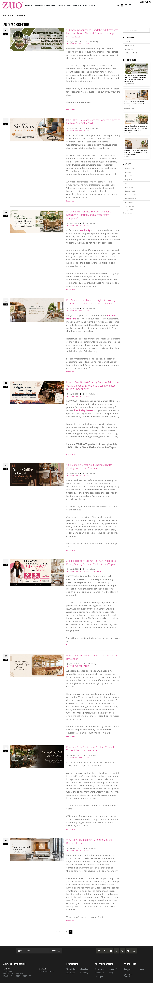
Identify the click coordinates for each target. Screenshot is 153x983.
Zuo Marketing (93, 42)
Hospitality (84, 973)
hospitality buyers (83, 410)
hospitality (84, 230)
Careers (141, 969)
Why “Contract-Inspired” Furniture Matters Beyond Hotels (89, 841)
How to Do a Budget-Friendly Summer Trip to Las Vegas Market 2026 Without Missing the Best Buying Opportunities (92, 385)
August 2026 (129, 168)
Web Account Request (129, 975)
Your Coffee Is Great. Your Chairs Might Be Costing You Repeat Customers (89, 466)
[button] (126, 5)
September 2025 (130, 206)
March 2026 (129, 187)
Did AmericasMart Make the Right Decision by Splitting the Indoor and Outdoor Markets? (90, 301)
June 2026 (128, 176)
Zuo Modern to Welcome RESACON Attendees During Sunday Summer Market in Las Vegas (91, 562)
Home (5, 15)
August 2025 (129, 210)
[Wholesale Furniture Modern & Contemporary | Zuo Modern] (12, 5)
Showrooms (99, 969)
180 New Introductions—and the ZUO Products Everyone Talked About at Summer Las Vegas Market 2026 (92, 33)
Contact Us (113, 969)
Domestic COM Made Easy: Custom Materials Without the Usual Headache (90, 748)
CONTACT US (145, 2)
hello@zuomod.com (46, 971)
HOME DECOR (130, 45)
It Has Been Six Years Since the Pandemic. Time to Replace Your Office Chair (93, 121)
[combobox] (136, 30)
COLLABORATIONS (97, 571)
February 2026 (130, 191)
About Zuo (84, 969)
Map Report (99, 977)
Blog (11, 15)
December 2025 (130, 195)
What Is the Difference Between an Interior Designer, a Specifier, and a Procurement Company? (89, 215)
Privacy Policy (71, 969)
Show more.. (127, 213)
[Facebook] (105, 950)
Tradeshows (99, 973)
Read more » (70, 109)
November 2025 (130, 199)
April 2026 (128, 183)
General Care (70, 973)
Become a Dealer (127, 970)
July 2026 (128, 172)
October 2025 (129, 202)
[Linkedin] (110, 950)
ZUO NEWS (73, 44)
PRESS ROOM (84, 44)
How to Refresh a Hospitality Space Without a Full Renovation (93, 657)
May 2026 (128, 180)
